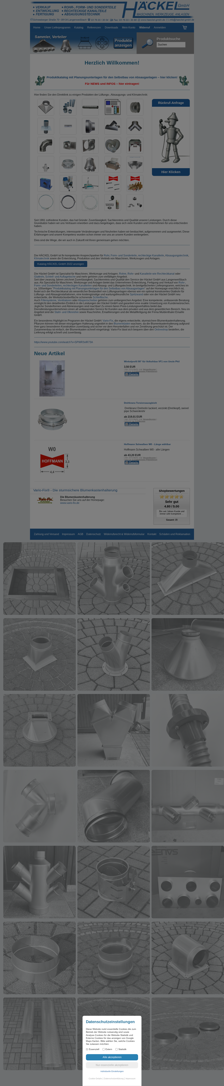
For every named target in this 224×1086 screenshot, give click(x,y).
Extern (108, 1049)
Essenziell (94, 1049)
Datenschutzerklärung (114, 1078)
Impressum (130, 1078)
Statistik (122, 1049)
